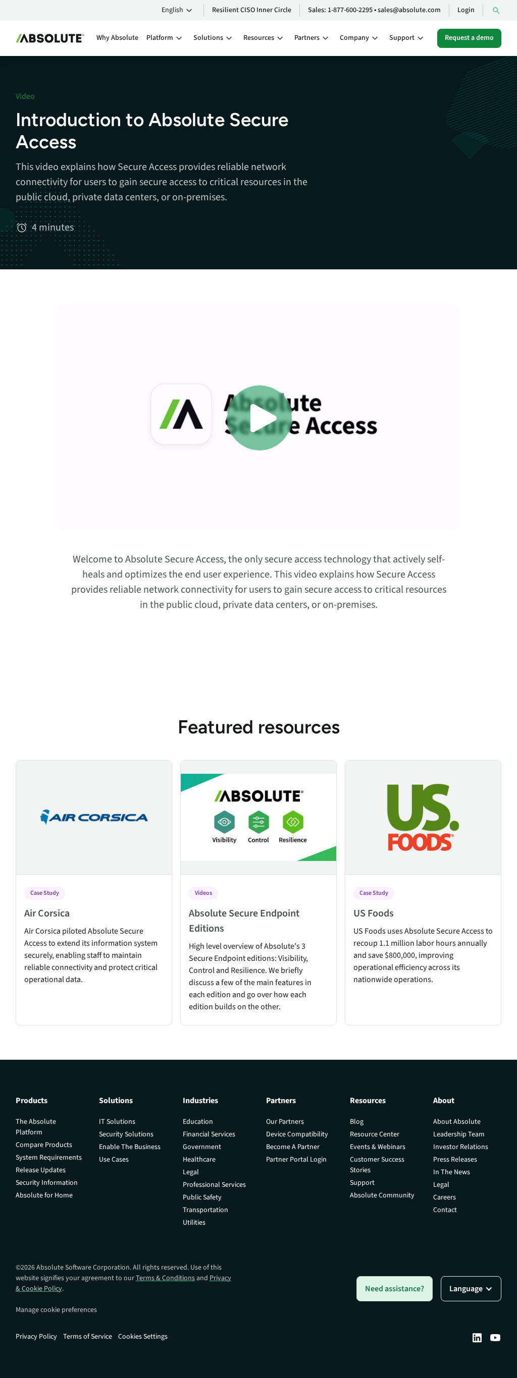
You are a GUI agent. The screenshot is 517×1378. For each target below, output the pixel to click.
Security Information (47, 1183)
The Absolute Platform (36, 1127)
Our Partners (285, 1122)
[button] (178, 11)
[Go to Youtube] (495, 1338)
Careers (444, 1197)
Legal (191, 1172)
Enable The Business (130, 1147)
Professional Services (214, 1185)
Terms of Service (87, 1337)
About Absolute (457, 1122)
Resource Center (374, 1134)
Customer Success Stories (377, 1165)
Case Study (44, 893)
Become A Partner (293, 1147)
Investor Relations (460, 1147)
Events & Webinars (377, 1147)
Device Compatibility (297, 1134)
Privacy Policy (36, 1337)
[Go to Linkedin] (477, 1338)
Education (198, 1122)
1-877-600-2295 (350, 10)
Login (466, 10)
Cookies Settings (143, 1337)
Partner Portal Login (296, 1160)
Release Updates (41, 1170)
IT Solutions (117, 1122)
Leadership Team (459, 1134)
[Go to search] (496, 10)
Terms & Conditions (165, 1278)
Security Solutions (126, 1134)
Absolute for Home (44, 1195)
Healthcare (199, 1160)
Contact (445, 1210)
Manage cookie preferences (56, 1310)
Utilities (194, 1223)
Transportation (205, 1210)
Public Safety (202, 1197)
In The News (451, 1172)
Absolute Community (382, 1195)
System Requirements (49, 1158)
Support (362, 1183)
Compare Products (44, 1145)
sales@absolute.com (409, 10)
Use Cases (114, 1160)
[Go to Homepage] (50, 38)
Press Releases (455, 1160)
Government (202, 1147)
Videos (203, 893)
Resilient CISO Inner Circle (251, 10)
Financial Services (209, 1134)
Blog (357, 1122)
